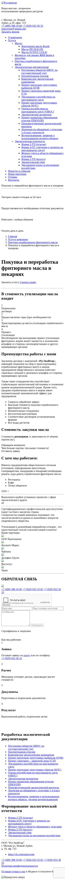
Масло (18, 43)
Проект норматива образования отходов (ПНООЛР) (39, 119)
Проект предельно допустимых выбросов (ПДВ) (35, 757)
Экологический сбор (33, 162)
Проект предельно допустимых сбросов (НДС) (34, 769)
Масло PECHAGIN (32, 49)
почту (27, 655)
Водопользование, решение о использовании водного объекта (39, 137)
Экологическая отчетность (30, 141)
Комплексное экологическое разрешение (31, 754)
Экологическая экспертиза (36, 114)
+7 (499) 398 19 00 (11, 25)
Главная (12, 236)
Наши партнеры (17, 174)
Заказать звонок (10, 31)
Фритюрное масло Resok (35, 46)
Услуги (12, 40)
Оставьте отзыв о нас (13, 871)
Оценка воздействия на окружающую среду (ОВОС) (37, 110)
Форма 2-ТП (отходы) (33, 144)
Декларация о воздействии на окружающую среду (38, 98)
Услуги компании (18, 239)
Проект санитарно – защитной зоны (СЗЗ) (32, 760)
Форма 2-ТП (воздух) (33, 159)
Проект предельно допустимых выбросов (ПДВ (39, 86)
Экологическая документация (31, 67)
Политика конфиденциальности (19, 865)
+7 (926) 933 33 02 (32, 589)
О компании (15, 37)
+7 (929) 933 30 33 (32, 25)
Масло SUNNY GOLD (34, 52)
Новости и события (19, 171)
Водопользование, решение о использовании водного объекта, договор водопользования (33, 798)
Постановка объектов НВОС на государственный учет (39, 71)
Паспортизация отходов (34, 76)
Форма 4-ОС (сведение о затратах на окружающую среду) (42, 149)
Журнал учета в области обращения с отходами (35, 826)
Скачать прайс (28, 282)
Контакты (13, 180)
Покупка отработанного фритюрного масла (33, 242)
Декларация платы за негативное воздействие (34, 835)
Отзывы (12, 177)
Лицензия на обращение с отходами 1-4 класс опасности (41, 131)
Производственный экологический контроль (33, 787)
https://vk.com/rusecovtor (21, 854)
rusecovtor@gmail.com (13, 28)
